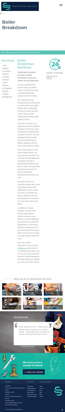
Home (3, 52)
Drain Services (5, 83)
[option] (32, 31)
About (40, 386)
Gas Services (5, 66)
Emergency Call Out (7, 89)
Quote (40, 394)
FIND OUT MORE (35, 372)
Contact (41, 396)
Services (8, 52)
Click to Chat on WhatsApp (11, 404)
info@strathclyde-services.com (15, 402)
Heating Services (17, 52)
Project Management (7, 95)
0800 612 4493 (51, 77)
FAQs (40, 392)
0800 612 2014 (10, 400)
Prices (40, 390)
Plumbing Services (6, 72)
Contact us (22, 248)
